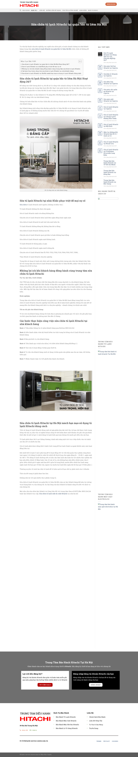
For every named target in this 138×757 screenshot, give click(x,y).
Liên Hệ (42, 10)
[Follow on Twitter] (74, 741)
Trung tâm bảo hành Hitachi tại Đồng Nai (110, 172)
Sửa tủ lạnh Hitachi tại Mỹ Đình (111, 125)
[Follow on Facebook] (70, 741)
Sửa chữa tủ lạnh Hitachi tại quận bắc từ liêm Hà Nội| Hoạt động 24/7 (45, 64)
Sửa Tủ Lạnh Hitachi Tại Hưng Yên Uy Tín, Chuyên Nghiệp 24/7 (110, 56)
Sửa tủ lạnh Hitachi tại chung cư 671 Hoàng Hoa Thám (111, 116)
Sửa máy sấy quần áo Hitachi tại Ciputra (110, 91)
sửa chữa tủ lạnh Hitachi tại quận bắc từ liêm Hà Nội (51, 49)
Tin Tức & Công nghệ (70, 10)
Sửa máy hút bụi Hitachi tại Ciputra (111, 67)
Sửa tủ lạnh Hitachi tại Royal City (111, 142)
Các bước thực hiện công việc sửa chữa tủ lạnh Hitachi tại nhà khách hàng (48, 71)
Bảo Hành (26, 10)
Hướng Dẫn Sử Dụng (53, 10)
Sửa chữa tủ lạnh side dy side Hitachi (53, 494)
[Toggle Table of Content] (79, 61)
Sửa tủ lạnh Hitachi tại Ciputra (111, 108)
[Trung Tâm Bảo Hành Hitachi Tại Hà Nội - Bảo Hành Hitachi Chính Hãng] (29, 4)
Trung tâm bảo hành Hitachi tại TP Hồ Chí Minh (110, 163)
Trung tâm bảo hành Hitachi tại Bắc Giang (110, 182)
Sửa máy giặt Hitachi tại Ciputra (111, 100)
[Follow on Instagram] (72, 741)
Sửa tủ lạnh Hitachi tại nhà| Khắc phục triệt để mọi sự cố (41, 66)
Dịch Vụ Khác (93, 10)
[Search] (20, 10)
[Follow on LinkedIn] (76, 741)
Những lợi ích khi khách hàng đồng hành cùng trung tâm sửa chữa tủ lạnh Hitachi (51, 69)
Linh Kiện (83, 10)
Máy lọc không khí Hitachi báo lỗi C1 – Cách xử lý (111, 134)
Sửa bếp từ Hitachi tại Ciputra (111, 75)
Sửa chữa (23, 205)
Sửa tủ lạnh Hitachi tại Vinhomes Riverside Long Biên (111, 152)
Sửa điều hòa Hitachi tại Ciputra (111, 82)
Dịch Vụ (34, 10)
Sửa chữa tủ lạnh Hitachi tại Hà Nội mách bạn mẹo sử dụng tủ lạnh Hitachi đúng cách (51, 73)
